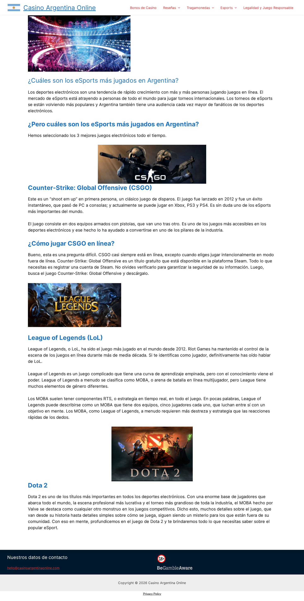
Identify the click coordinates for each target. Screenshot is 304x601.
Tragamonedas (198, 8)
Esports (226, 8)
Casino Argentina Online (59, 7)
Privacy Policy (152, 593)
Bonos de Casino (143, 8)
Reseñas (169, 8)
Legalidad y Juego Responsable (268, 8)
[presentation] (178, 8)
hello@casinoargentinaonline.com (33, 568)
